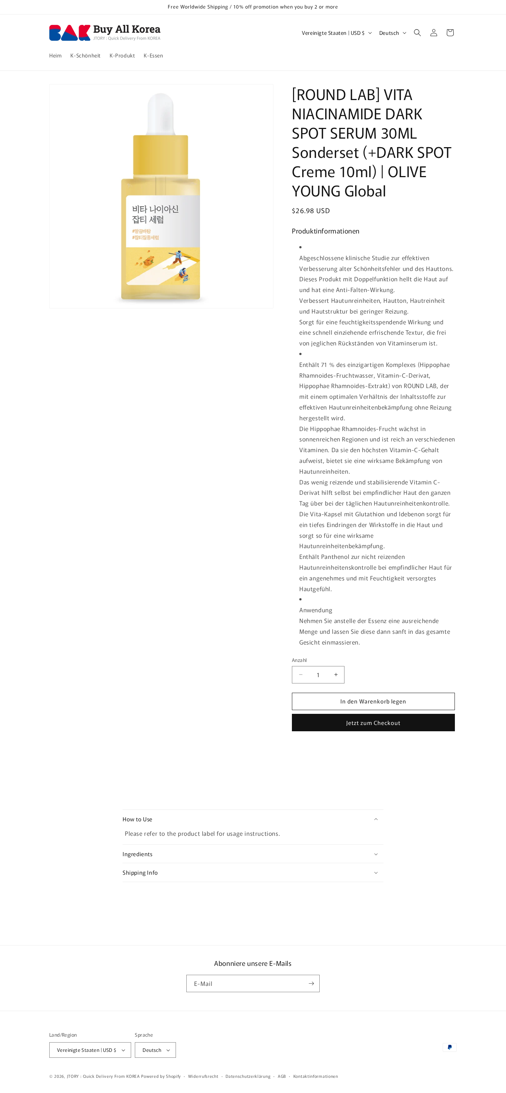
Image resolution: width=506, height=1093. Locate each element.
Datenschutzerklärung (248, 1076)
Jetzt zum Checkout (373, 722)
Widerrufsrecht (203, 1076)
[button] (417, 32)
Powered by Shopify (161, 1076)
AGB (282, 1076)
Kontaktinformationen (315, 1076)
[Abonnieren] (311, 983)
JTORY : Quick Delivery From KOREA (103, 1076)
